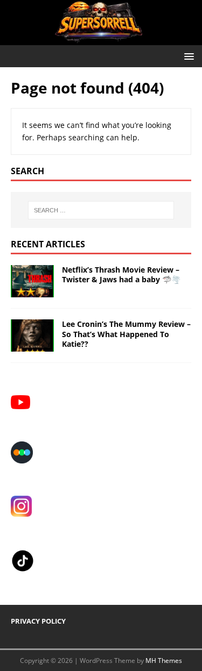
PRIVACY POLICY (38, 621)
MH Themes (163, 660)
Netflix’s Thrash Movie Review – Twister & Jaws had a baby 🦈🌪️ (121, 274)
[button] (187, 55)
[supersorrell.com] (101, 39)
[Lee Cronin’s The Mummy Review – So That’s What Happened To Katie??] (32, 345)
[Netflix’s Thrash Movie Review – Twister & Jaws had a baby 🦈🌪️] (32, 291)
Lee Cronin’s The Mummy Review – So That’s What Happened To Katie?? (126, 333)
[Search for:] (101, 210)
